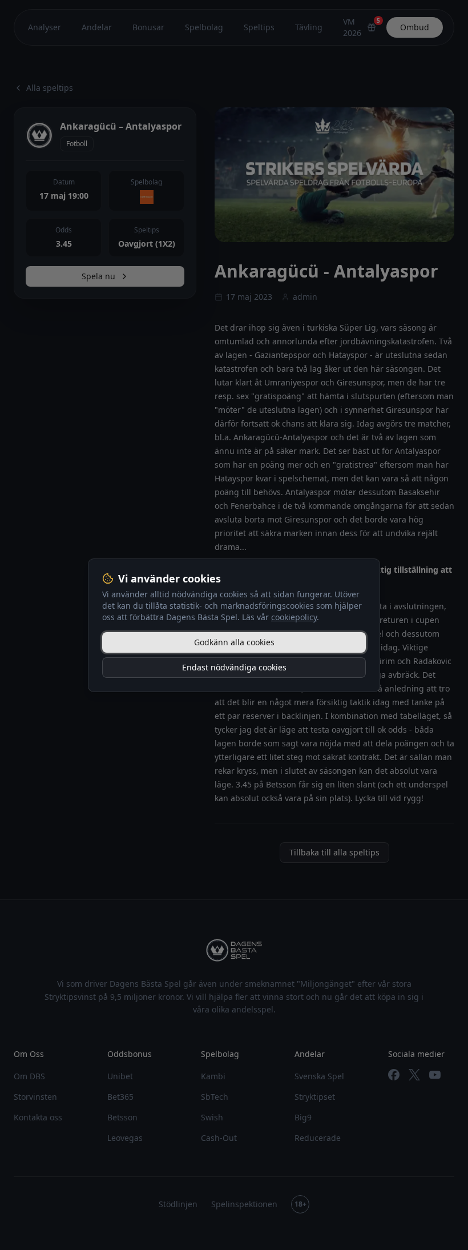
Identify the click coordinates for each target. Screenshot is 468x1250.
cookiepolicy (294, 617)
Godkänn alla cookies (234, 642)
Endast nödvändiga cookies (234, 667)
